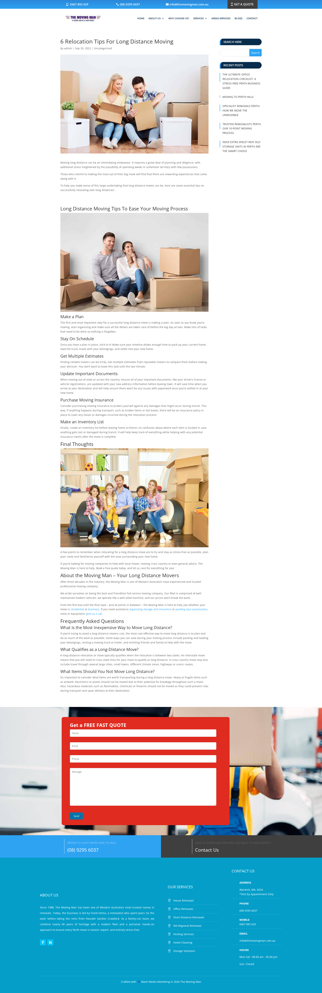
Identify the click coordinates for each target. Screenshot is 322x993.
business (93, 609)
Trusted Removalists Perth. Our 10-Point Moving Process (241, 128)
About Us (155, 18)
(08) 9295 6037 (130, 4)
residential (77, 609)
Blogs (238, 18)
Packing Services (183, 934)
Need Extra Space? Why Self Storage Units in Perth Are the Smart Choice (241, 146)
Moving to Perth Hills (238, 97)
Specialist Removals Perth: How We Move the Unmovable (241, 110)
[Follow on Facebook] (43, 942)
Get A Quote (244, 4)
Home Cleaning (182, 942)
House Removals (183, 900)
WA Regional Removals (187, 925)
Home (140, 18)
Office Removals (183, 909)
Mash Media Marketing (153, 981)
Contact (252, 18)
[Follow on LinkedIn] (50, 942)
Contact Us (207, 850)
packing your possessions (191, 609)
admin (68, 48)
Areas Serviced (221, 18)
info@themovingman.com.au (189, 4)
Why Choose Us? (178, 18)
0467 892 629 (79, 4)
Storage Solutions (184, 951)
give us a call (94, 613)
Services (198, 18)
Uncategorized (103, 48)
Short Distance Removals (188, 917)
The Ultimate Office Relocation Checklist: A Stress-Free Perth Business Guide (241, 81)
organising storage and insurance (150, 609)
